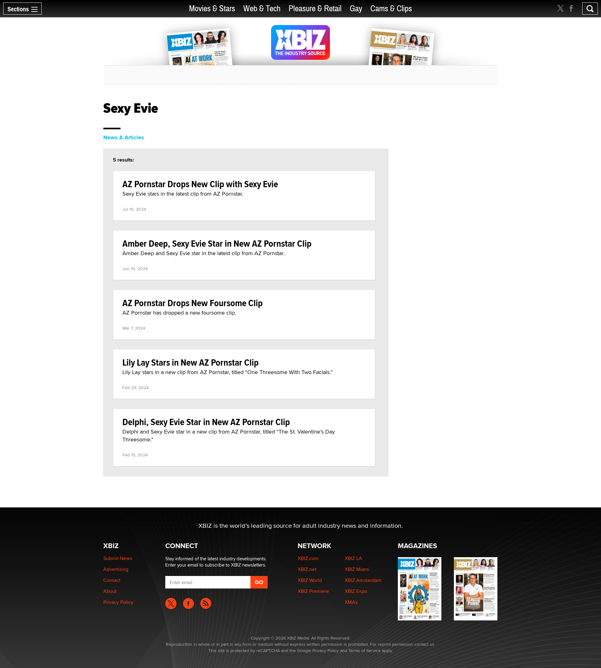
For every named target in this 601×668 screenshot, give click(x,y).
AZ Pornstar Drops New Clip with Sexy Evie (200, 184)
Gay (356, 8)
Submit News (117, 558)
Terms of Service (364, 650)
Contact (112, 580)
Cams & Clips (391, 8)
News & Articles (123, 137)
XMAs (351, 602)
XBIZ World (310, 580)
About (110, 591)
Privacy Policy (118, 602)
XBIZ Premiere (313, 591)
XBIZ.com (308, 558)
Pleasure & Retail (315, 8)
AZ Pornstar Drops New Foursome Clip (192, 303)
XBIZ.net (307, 569)
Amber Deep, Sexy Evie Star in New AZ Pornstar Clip (216, 243)
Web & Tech (261, 8)
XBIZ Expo (356, 591)
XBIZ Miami (357, 569)
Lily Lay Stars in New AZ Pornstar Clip (190, 362)
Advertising (115, 569)
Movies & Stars (212, 8)
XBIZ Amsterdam (363, 580)
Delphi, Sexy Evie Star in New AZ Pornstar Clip (206, 422)
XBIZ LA (353, 558)
